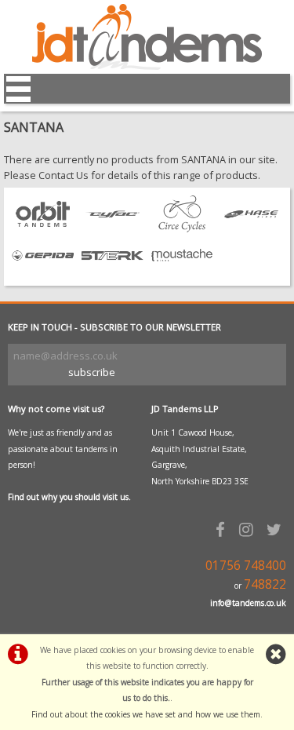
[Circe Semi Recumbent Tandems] (182, 228)
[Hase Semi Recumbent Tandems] (251, 228)
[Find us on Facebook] (223, 529)
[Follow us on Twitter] (276, 529)
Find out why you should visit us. (69, 496)
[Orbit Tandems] (43, 228)
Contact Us (63, 175)
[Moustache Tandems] (182, 270)
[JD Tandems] (147, 66)
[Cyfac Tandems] (112, 228)
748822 (265, 584)
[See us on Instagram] (248, 529)
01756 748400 (245, 565)
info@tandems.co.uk (248, 602)
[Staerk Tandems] (112, 270)
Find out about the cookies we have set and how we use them (145, 714)
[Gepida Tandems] (43, 270)
